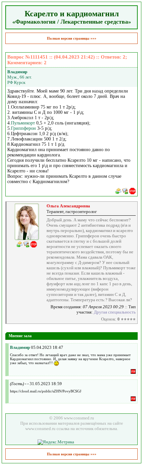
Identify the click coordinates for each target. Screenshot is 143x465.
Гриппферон (23, 128)
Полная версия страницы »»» (71, 38)
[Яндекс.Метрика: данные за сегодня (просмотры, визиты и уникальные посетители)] (56, 442)
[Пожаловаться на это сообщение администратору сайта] (132, 191)
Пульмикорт (23, 122)
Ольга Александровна (68, 205)
